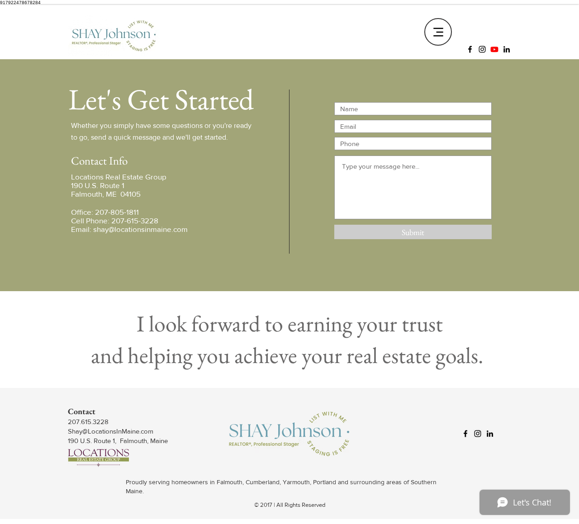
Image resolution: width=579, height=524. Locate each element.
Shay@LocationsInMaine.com (110, 431)
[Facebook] (470, 49)
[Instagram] (482, 49)
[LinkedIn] (506, 49)
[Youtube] (494, 49)
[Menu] (438, 32)
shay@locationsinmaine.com (140, 229)
